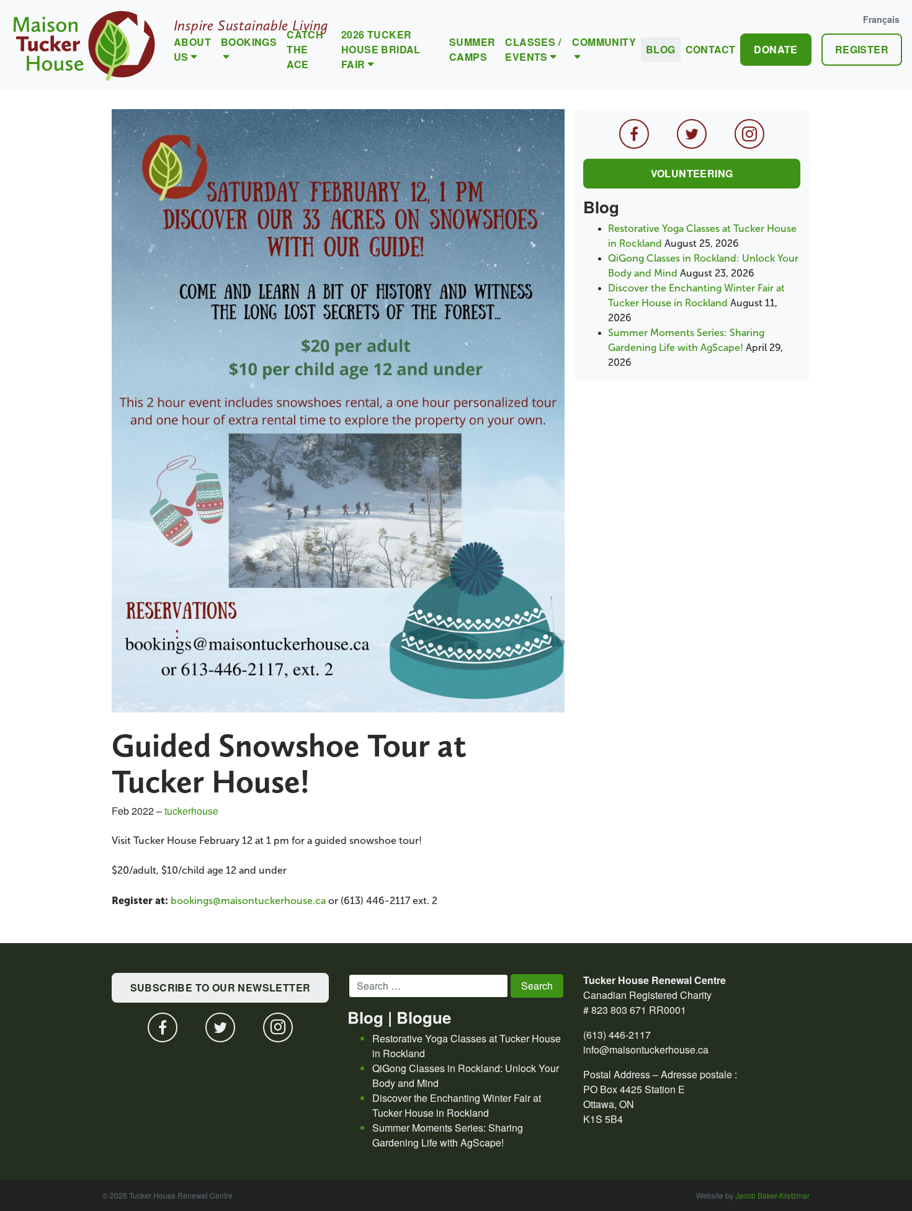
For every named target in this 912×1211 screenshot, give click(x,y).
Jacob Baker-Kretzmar (772, 1195)
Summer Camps (472, 49)
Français (881, 19)
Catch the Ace (305, 49)
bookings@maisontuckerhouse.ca (248, 900)
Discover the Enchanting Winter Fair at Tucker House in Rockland (456, 1105)
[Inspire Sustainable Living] (84, 44)
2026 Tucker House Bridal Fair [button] (381, 49)
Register (861, 49)
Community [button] (604, 42)
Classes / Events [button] (533, 49)
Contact (711, 49)
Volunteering (692, 173)
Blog (661, 49)
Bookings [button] (249, 42)
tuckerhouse (191, 811)
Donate (775, 49)
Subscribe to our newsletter (220, 987)
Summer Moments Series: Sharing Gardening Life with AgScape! (447, 1135)
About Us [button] (192, 49)
